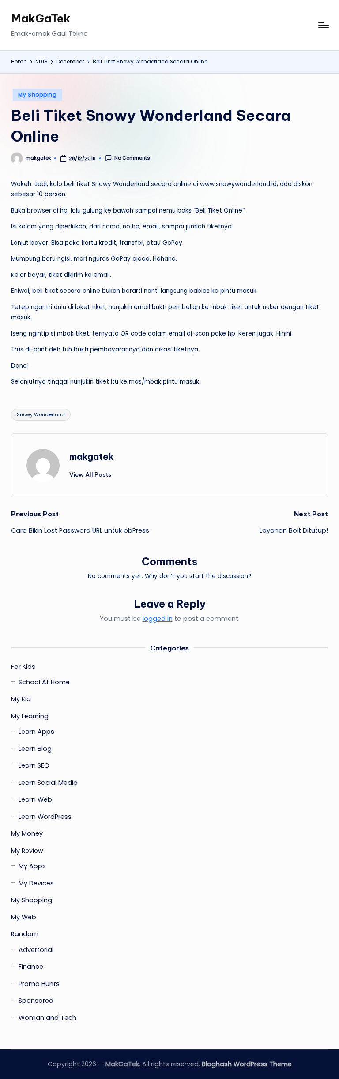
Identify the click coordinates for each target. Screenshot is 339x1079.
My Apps (32, 866)
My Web (23, 917)
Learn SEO (34, 765)
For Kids (23, 666)
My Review (27, 850)
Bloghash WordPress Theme (247, 1064)
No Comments (132, 158)
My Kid (21, 698)
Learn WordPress (45, 816)
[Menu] (323, 25)
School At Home (44, 682)
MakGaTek (41, 18)
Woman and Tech (47, 1017)
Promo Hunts (39, 983)
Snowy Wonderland (41, 414)
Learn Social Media (48, 782)
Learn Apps (36, 731)
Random (24, 934)
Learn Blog (35, 748)
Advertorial (36, 949)
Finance (31, 966)
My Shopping (37, 94)
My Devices (36, 883)
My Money (27, 833)
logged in (158, 618)
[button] (90, 474)
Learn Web (35, 799)
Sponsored (36, 1000)
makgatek (91, 456)
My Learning (30, 716)
